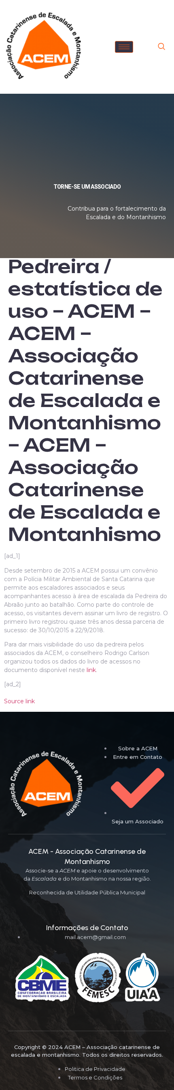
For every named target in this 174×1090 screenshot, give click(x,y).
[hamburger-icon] (124, 47)
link (91, 670)
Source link (19, 701)
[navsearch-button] (161, 47)
